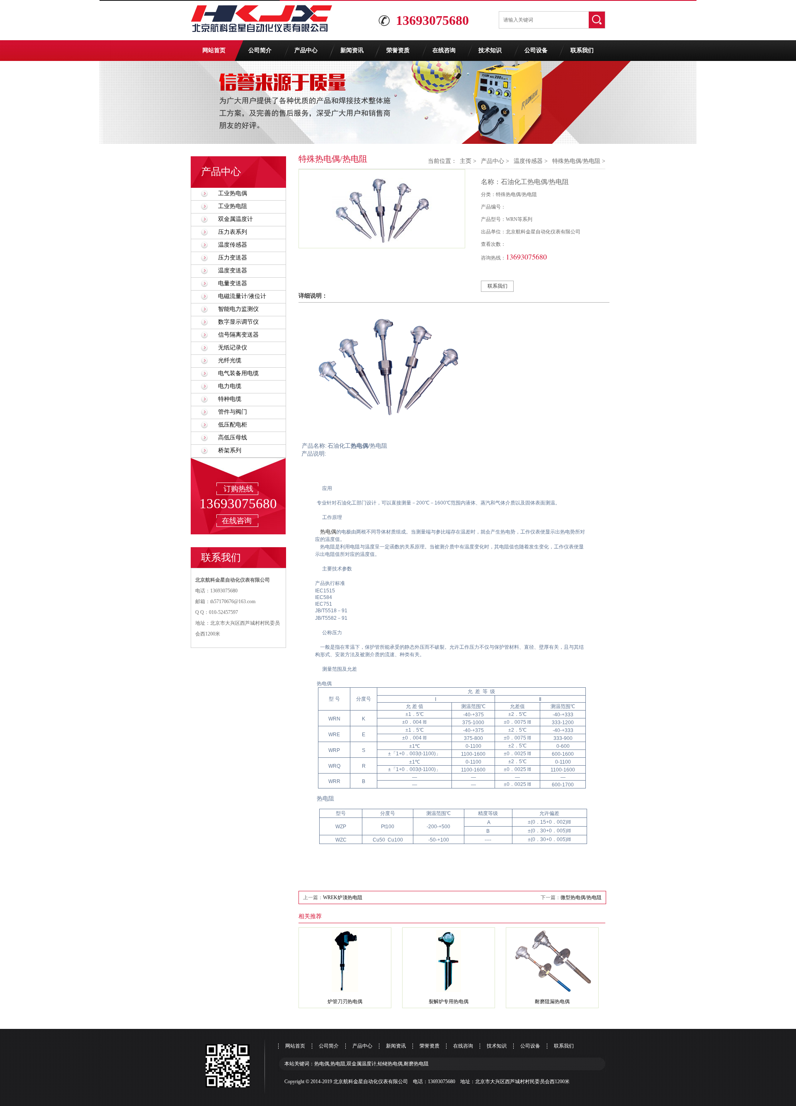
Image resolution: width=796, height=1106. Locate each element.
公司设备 (536, 50)
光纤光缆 (229, 360)
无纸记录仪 (232, 347)
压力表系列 (232, 232)
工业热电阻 (232, 206)
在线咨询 (444, 50)
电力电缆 (229, 386)
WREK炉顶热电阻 (342, 897)
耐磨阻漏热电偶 (552, 1001)
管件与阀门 (232, 412)
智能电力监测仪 (238, 309)
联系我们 (582, 50)
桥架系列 (229, 450)
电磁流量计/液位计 (242, 296)
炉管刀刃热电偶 (345, 1001)
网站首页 (214, 50)
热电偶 (328, 532)
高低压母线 (232, 437)
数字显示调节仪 (238, 322)
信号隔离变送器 (238, 335)
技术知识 (490, 50)
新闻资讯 (352, 50)
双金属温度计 (235, 219)
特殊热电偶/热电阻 (576, 161)
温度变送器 (232, 270)
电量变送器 (232, 283)
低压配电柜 (232, 425)
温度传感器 (232, 245)
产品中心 (306, 50)
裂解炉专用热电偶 (448, 1001)
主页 (465, 161)
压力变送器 (232, 258)
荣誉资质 (398, 50)
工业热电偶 (232, 193)
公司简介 (260, 50)
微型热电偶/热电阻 (581, 897)
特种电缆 (229, 399)
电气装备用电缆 (238, 373)
